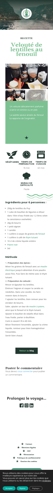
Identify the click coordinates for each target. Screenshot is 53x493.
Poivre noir (12, 244)
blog (26, 350)
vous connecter (25, 371)
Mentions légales (29, 447)
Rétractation (29, 454)
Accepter (9, 488)
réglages (46, 480)
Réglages (36, 488)
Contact (29, 444)
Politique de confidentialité (28, 458)
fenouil (41, 233)
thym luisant (32, 237)
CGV (29, 451)
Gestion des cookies (28, 461)
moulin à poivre (36, 306)
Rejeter (22, 488)
